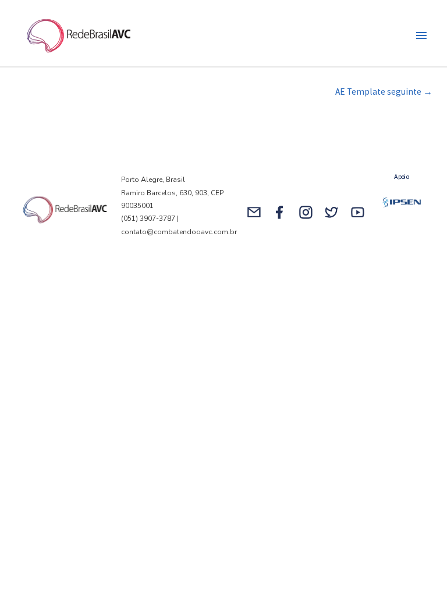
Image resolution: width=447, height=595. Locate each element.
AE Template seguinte (383, 91)
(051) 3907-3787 (148, 218)
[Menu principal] (421, 36)
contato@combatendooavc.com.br (180, 231)
